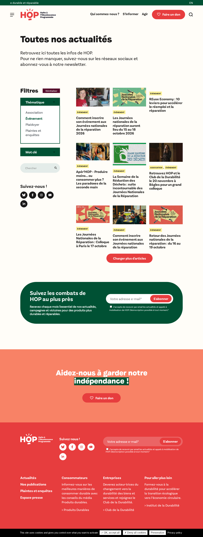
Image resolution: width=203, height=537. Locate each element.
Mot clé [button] (31, 152)
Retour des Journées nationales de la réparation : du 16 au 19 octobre (165, 241)
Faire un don (171, 14)
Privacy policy (174, 532)
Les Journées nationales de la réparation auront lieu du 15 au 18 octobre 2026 (126, 125)
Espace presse (31, 497)
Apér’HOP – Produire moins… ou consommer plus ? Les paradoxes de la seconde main (92, 179)
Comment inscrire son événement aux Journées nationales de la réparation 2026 (91, 125)
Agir (145, 14)
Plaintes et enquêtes (36, 491)
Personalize (157, 532)
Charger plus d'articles (129, 258)
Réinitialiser (51, 90)
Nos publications (33, 484)
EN (191, 2)
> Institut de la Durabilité (161, 505)
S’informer (130, 14)
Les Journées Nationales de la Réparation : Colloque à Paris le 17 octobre (92, 240)
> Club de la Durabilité (118, 510)
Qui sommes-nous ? (104, 14)
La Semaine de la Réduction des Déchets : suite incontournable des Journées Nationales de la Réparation (128, 186)
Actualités (28, 477)
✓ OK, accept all (110, 532)
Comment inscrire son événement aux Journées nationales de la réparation (128, 241)
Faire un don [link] (104, 398)
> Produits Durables (75, 510)
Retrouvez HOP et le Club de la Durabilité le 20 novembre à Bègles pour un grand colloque (165, 180)
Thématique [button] (35, 102)
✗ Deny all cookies (135, 532)
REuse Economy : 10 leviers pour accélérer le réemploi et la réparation (165, 104)
